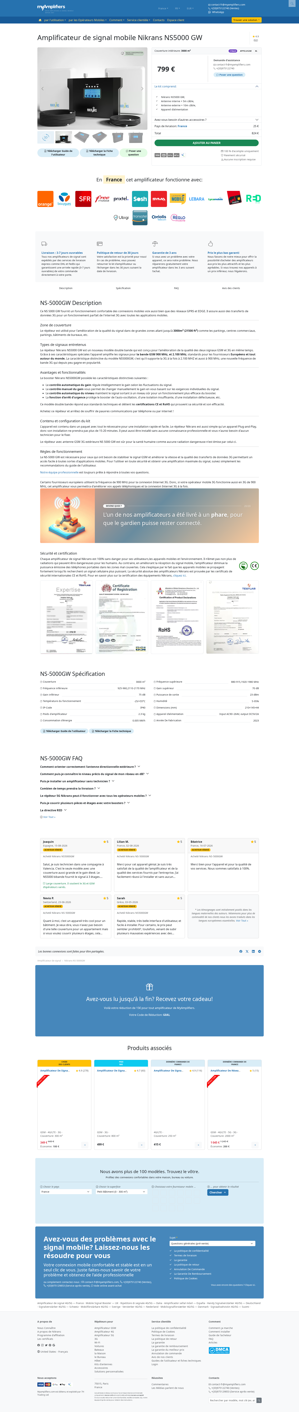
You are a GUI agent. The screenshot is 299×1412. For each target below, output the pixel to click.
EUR (189, 8)
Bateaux (99, 1349)
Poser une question (134, 152)
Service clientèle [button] (137, 20)
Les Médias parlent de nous (168, 1388)
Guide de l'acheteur (220, 1335)
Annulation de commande (167, 1353)
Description (66, 288)
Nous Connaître (46, 1328)
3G (96, 1338)
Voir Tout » (49, 817)
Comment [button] (115, 20)
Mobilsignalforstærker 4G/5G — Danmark (185, 1306)
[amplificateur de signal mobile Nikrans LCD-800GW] (121, 1101)
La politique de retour (186, 1264)
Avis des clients (231, 288)
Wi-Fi (97, 1342)
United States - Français (54, 1351)
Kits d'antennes (103, 1364)
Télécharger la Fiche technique (100, 152)
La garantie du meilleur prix (168, 1349)
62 (255, 40)
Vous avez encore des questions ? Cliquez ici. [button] (233, 1284)
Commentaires (160, 1384)
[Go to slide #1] (45, 137)
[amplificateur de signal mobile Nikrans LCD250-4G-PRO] (178, 1101)
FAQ (176, 288)
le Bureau (100, 1357)
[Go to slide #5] (117, 137)
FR (176, 8)
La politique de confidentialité (191, 1250)
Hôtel (97, 1360)
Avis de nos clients (162, 1357)
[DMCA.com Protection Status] (219, 1350)
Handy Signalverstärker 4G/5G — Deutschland (234, 1303)
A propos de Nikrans (49, 1331)
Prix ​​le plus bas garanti (223, 253)
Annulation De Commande (189, 1269)
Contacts (159, 20)
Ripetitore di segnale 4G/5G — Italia (141, 1303)
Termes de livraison (185, 1255)
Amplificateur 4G (104, 1331)
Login (155, 1364)
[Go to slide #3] (81, 137)
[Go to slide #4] (99, 137)
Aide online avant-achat (108, 1285)
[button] (132, 53)
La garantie (180, 1260)
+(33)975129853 (56, 1285)
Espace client (175, 20)
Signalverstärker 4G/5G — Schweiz (59, 1306)
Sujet (174, 1237)
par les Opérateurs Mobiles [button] (87, 20)
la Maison (100, 1353)
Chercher (216, 1192)
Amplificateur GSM (105, 1328)
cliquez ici (179, 575)
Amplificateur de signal (49, 960)
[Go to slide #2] (63, 137)
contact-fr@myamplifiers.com (228, 4)
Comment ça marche (221, 1328)
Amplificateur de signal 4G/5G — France (60, 1303)
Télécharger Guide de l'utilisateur (59, 152)
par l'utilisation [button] (54, 20)
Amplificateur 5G (104, 1335)
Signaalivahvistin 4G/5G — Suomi (230, 1306)
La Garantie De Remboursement (192, 1273)
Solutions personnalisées (109, 1371)
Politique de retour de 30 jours (117, 253)
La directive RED (51, 810)
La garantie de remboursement (170, 1346)
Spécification (123, 288)
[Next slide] (142, 88)
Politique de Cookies (185, 1278)
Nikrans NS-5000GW (74, 960)
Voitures (99, 1346)
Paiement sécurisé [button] (234, 155)
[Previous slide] (42, 88)
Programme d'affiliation (51, 1335)
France (162, 8)
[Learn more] (84, 1145)
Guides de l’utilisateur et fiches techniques (176, 1360)
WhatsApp (217, 12)
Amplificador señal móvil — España (184, 1303)
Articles (213, 1342)
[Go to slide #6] (135, 137)
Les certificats (45, 1338)
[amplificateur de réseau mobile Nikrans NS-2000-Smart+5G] (235, 1101)
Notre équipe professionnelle (59, 472)
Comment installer (219, 1331)
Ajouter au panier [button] (207, 143)
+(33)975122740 (220, 8)
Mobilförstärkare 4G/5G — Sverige (100, 1306)
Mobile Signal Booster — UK (102, 1303)
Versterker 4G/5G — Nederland (140, 1306)
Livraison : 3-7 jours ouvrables (62, 253)
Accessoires (101, 1368)
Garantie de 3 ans (164, 253)
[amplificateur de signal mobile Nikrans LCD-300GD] (64, 1101)
